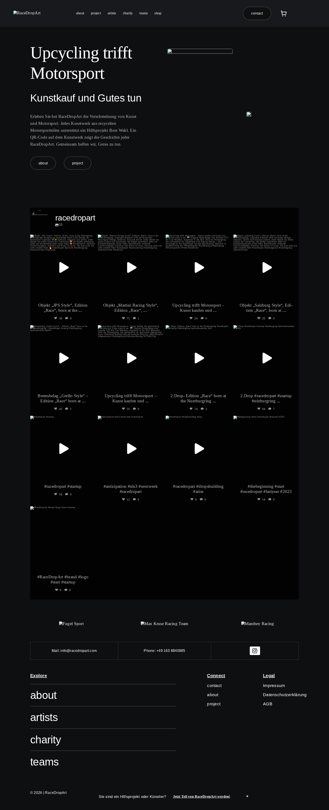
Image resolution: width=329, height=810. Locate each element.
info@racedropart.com (78, 651)
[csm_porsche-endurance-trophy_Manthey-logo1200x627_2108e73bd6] (257, 623)
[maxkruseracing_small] (164, 623)
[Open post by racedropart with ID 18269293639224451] (63, 539)
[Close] (247, 796)
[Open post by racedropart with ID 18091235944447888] (266, 448)
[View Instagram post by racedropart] (91, 294)
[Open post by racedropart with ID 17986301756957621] (266, 358)
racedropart (62, 238)
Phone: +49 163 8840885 (164, 651)
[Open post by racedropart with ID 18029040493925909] (130, 448)
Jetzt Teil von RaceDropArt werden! (201, 796)
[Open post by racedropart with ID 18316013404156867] (63, 448)
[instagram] (255, 651)
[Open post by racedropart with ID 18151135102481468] (130, 267)
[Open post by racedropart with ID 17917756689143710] (198, 267)
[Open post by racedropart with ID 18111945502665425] (198, 358)
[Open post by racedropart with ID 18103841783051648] (266, 267)
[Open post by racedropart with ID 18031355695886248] (198, 448)
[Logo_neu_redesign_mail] (27, 13)
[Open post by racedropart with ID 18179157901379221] (63, 358)
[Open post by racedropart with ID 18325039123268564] (63, 267)
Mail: (56, 651)
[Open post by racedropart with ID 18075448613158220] (130, 358)
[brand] (71, 623)
